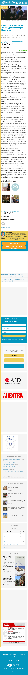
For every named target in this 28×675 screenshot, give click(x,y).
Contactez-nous (22, 657)
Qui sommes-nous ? (7, 654)
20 (10, 541)
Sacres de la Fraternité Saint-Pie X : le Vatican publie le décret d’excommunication (16, 487)
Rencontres (4, 7)
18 (4, 541)
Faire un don (14, 243)
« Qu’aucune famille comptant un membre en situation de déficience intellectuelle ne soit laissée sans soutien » (13, 468)
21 (14, 541)
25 (4, 544)
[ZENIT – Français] (8, 2)
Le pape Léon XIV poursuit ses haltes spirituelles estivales (8, 578)
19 (7, 541)
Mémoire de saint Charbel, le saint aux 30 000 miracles (16, 494)
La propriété (15, 654)
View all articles (5, 227)
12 (7, 539)
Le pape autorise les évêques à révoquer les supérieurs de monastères (16, 508)
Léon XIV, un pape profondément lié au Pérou (8, 558)
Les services (22, 654)
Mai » (7, 547)
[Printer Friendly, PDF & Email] (23, 50)
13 (10, 539)
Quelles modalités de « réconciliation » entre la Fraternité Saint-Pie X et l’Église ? (16, 514)
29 (17, 544)
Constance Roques (17, 41)
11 (4, 539)
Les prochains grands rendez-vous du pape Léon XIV (8, 568)
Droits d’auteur (14, 657)
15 (17, 539)
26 (7, 544)
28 (14, 544)
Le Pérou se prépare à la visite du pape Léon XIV (13, 471)
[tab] (8, 624)
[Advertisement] (14, 263)
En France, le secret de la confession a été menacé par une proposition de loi (16, 501)
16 (20, 539)
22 (17, 541)
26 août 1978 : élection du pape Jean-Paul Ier (12, 459)
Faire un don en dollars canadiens (14, 247)
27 (10, 544)
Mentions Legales (6, 657)
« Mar (4, 547)
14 (14, 539)
